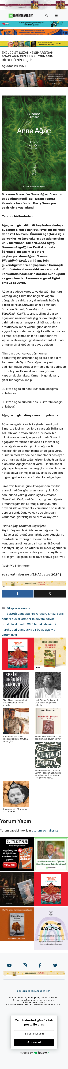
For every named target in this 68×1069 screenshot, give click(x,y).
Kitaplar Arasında (18, 608)
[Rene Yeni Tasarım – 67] (51, 948)
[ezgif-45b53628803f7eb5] (34, 26)
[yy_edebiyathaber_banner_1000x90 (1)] (34, 586)
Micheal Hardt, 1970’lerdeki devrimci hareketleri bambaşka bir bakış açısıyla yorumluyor (29, 629)
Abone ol (34, 1042)
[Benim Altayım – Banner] (17, 940)
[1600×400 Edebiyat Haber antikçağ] (34, 86)
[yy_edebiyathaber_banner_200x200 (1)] (50, 668)
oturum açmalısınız (45, 830)
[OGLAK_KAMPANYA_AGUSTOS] (18, 668)
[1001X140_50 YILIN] (34, 8)
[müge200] (17, 870)
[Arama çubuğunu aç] (46, 15)
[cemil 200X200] (51, 870)
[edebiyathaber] (34, 34)
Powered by (26, 1052)
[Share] (17, 594)
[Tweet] (50, 594)
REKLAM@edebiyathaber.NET (34, 991)
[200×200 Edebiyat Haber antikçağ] (17, 905)
